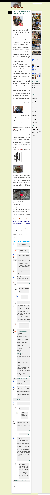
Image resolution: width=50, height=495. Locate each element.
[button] (34, 14)
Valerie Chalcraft (16, 250)
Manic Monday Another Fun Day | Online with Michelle (21, 378)
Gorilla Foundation (21, 235)
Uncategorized (35, 136)
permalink (14, 237)
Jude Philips (14, 388)
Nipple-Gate (28, 235)
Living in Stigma (34, 119)
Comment (28, 491)
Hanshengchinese (35, 102)
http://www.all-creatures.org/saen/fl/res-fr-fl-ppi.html (22, 331)
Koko (23, 235)
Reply (29, 246)
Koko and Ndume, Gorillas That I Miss (26, 239)
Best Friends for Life (35, 129)
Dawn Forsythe (14, 272)
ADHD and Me (33, 127)
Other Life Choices (17, 7)
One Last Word (34, 111)
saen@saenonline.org (19, 334)
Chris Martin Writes (35, 108)
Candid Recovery (35, 98)
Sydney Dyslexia (35, 122)
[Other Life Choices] (16, 6)
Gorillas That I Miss (20, 234)
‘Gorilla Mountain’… (38, 62)
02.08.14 (9, 12)
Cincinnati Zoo (26, 234)
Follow (33, 87)
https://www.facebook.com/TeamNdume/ (23, 476)
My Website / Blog (35, 107)
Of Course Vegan (35, 118)
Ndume (25, 235)
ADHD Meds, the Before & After (16, 239)
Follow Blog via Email (35, 81)
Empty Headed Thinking (38, 131)
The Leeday (34, 101)
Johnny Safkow (10, 13)
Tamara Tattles (34, 115)
